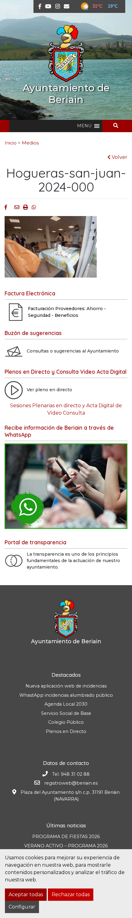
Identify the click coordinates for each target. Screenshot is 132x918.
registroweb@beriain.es (71, 783)
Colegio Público (66, 722)
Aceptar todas (26, 894)
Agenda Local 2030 (66, 704)
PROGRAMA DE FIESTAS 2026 (66, 836)
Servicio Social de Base (66, 713)
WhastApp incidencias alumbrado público (66, 695)
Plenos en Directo (66, 731)
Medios (30, 143)
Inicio (11, 143)
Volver (119, 157)
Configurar (22, 907)
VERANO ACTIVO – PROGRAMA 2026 (66, 846)
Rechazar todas (71, 894)
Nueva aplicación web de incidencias (66, 686)
